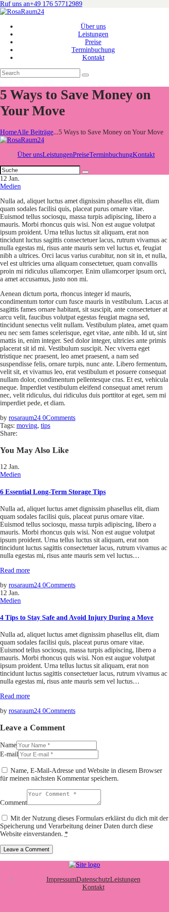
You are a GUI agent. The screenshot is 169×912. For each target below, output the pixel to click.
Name (8, 745)
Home (8, 132)
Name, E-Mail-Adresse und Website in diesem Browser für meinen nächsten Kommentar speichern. (81, 774)
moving (26, 425)
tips (45, 425)
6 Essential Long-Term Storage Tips (53, 491)
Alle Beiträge (35, 132)
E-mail (9, 754)
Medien (10, 186)
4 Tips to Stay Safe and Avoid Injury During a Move (76, 617)
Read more (15, 570)
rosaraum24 (25, 417)
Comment (13, 802)
